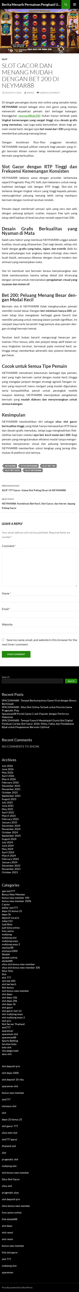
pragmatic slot (10, 1159)
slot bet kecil (12, 470)
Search (6, 677)
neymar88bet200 (29, 115)
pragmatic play (10, 1192)
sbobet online (9, 957)
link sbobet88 (9, 1219)
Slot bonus (8, 987)
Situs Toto (7, 970)
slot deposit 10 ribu (13, 1079)
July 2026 (7, 765)
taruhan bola (9, 1044)
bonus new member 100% (16, 901)
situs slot (7, 1185)
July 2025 (7, 802)
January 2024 (9, 862)
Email (6, 609)
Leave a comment (50, 92)
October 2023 (10, 872)
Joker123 (7, 921)
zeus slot (7, 1054)
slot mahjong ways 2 (13, 1017)
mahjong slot (9, 937)
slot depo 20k (9, 1000)
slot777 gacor (9, 1139)
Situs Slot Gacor (11, 1179)
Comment (9, 546)
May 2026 (7, 772)
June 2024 (8, 845)
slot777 (6, 1027)
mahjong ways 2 (11, 944)
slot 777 (6, 977)
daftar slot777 (10, 907)
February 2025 (10, 819)
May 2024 (7, 848)
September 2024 (11, 835)
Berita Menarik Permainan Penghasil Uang (31, 4)
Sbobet (6, 954)
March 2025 (9, 815)
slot (4, 1112)
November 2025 (11, 789)
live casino (8, 931)
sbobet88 (7, 960)
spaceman (7, 1030)
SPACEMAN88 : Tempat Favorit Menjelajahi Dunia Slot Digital (37, 720)
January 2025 (9, 822)
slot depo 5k (9, 1004)
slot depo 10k (9, 997)
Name (6, 593)
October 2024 (10, 832)
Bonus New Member (13, 894)
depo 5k (6, 914)
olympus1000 (9, 950)
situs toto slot (9, 1132)
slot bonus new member (15, 990)
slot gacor (7, 1007)
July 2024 (7, 842)
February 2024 (10, 858)
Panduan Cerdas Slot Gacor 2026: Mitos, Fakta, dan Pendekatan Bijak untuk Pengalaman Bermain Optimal (38, 725)
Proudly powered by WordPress (17, 1287)
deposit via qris (10, 917)
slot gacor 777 (10, 1126)
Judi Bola (7, 924)
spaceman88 (9, 1037)
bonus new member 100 (15, 897)
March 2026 (9, 779)
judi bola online (10, 927)
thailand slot (9, 1146)
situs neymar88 (29, 466)
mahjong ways (10, 940)
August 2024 (9, 839)
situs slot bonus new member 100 (21, 967)
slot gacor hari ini (12, 1010)
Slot (4, 59)
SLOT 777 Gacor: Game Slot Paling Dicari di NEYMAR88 (34, 488)
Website (7, 624)
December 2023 (11, 865)
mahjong (7, 934)
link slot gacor (10, 1252)
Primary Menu (74, 4)
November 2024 (11, 829)
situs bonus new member (16, 1205)
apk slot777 (8, 891)
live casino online (11, 1212)
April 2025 (8, 812)
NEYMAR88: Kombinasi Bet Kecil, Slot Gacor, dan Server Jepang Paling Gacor (38, 503)
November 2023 (11, 868)
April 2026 (8, 775)
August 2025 (9, 799)
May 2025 (7, 809)
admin (30, 92)
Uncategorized (10, 1050)
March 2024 (9, 855)
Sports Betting (10, 1040)
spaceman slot (10, 1034)
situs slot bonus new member (18, 964)
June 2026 (8, 769)
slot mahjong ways (12, 1014)
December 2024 (11, 825)
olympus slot (9, 1106)
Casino (6, 904)
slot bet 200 (48, 466)
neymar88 (10, 466)
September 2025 (11, 795)
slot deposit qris (11, 1066)
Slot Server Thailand (13, 1024)
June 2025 (8, 805)
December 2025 (11, 785)
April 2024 (8, 852)
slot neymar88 (33, 470)
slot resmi (7, 1232)
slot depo (7, 994)
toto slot (6, 1047)
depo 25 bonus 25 (12, 911)
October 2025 (10, 792)
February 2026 (10, 782)
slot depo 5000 (10, 1072)
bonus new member (13, 1092)
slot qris (6, 1020)
